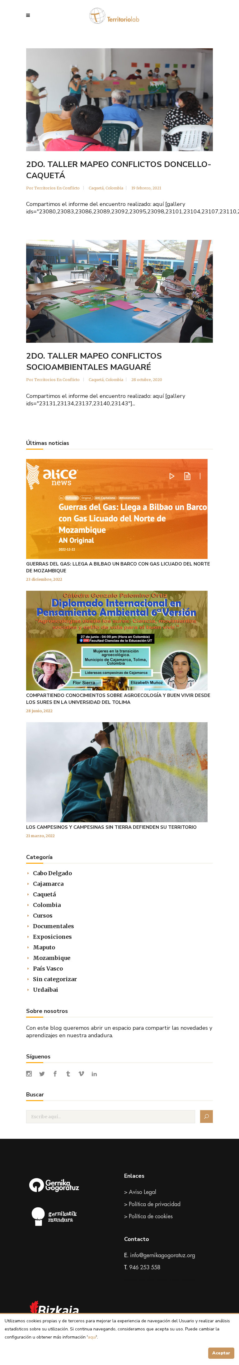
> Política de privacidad (152, 1204)
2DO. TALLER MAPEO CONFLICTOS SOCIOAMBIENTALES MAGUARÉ (94, 362)
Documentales (53, 926)
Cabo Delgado (52, 873)
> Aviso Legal (140, 1192)
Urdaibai (45, 989)
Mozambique (51, 958)
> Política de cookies (148, 1216)
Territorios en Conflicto (57, 188)
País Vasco (48, 968)
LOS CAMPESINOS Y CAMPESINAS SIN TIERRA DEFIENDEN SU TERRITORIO (111, 827)
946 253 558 (144, 1267)
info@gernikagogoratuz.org (162, 1255)
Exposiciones (52, 936)
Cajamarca (48, 883)
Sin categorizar (55, 979)
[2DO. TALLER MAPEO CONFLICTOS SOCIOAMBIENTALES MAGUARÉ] (119, 291)
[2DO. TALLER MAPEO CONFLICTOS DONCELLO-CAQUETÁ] (119, 99)
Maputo (44, 947)
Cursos (43, 915)
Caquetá (96, 188)
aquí (92, 1337)
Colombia (114, 188)
